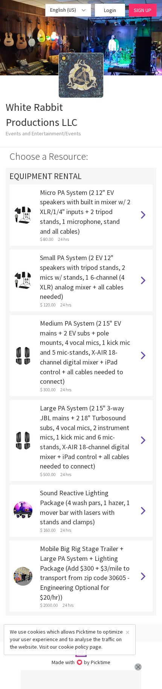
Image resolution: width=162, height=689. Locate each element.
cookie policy (73, 646)
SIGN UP (142, 10)
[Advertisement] (81, 679)
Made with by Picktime (81, 662)
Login (110, 10)
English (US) (63, 9)
